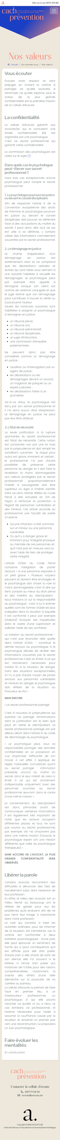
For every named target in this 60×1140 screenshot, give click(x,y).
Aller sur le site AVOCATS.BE (45, 3)
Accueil (14, 64)
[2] (29, 156)
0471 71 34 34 (32, 1092)
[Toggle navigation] (54, 10)
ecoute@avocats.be (32, 1095)
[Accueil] (23, 14)
